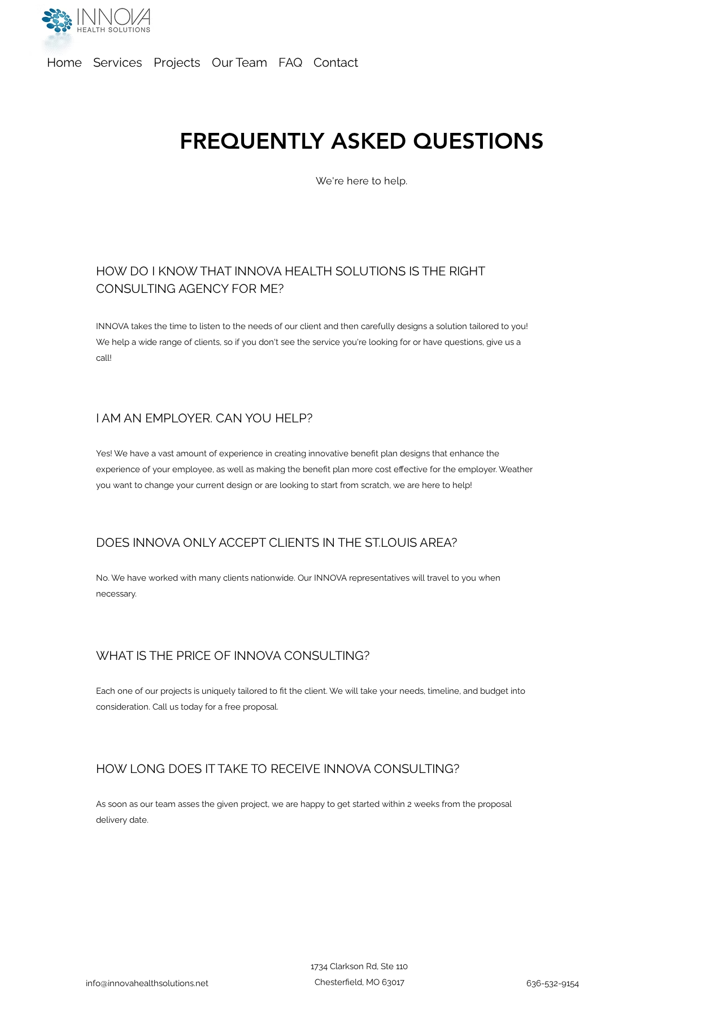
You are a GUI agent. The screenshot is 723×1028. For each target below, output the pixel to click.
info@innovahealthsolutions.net (147, 983)
